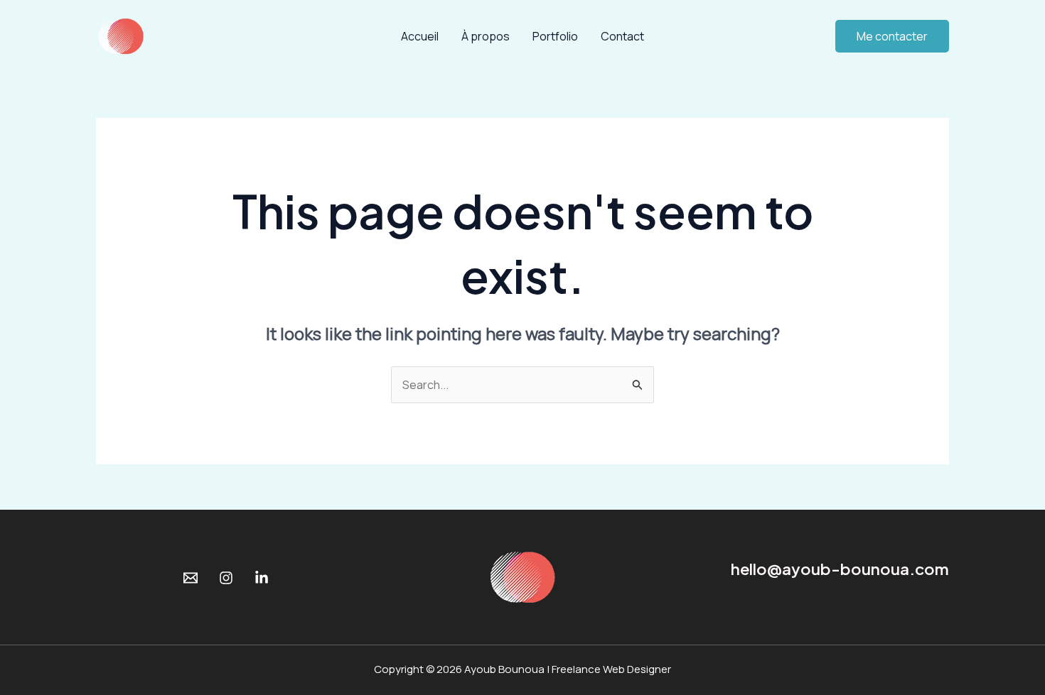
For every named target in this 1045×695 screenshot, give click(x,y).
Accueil (420, 36)
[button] (892, 36)
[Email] (190, 578)
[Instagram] (226, 578)
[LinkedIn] (261, 578)
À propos (485, 36)
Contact (622, 36)
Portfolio (555, 36)
